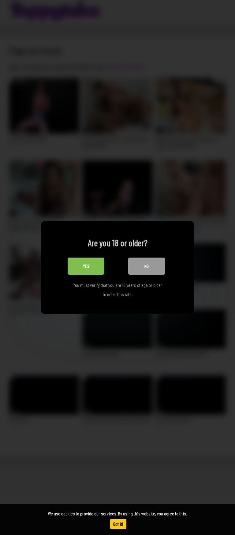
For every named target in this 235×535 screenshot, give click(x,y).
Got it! (118, 524)
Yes (86, 266)
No (146, 266)
